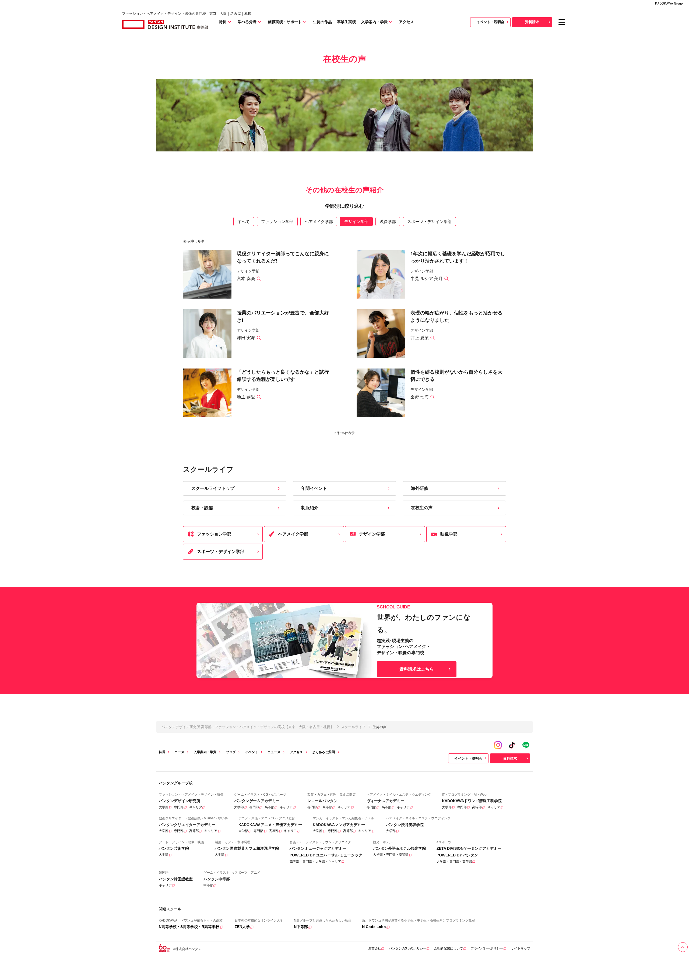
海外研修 (419, 488)
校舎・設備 (202, 507)
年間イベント (314, 488)
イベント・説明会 (490, 22)
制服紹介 (309, 507)
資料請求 (532, 22)
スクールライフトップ (212, 488)
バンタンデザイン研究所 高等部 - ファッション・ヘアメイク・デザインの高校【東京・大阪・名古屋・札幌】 (247, 727)
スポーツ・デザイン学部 (429, 221)
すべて (244, 221)
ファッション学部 (277, 221)
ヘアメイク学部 (319, 221)
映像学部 (388, 221)
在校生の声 (422, 507)
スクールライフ (353, 727)
